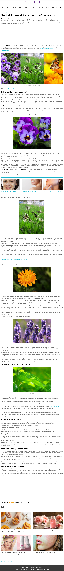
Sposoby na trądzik (20, 561)
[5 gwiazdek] (15, 502)
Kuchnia (41, 7)
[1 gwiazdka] (9, 502)
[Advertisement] (32, 34)
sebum (8, 355)
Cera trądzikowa (4, 561)
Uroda (19, 7)
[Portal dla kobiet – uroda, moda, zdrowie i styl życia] (32, 3)
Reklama (27, 567)
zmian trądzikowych (54, 406)
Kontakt (23, 567)
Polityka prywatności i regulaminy (36, 567)
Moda (14, 7)
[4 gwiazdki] (13, 502)
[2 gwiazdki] (11, 502)
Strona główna (4, 559)
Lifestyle (47, 7)
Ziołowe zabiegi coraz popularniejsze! (17, 88)
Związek (34, 7)
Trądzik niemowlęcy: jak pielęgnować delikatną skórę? (14, 259)
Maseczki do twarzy (12, 561)
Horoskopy (54, 7)
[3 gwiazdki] (12, 502)
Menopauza (27, 7)
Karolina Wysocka (4, 12)
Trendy (8, 7)
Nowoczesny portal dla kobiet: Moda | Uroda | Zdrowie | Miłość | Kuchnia (29, 569)
